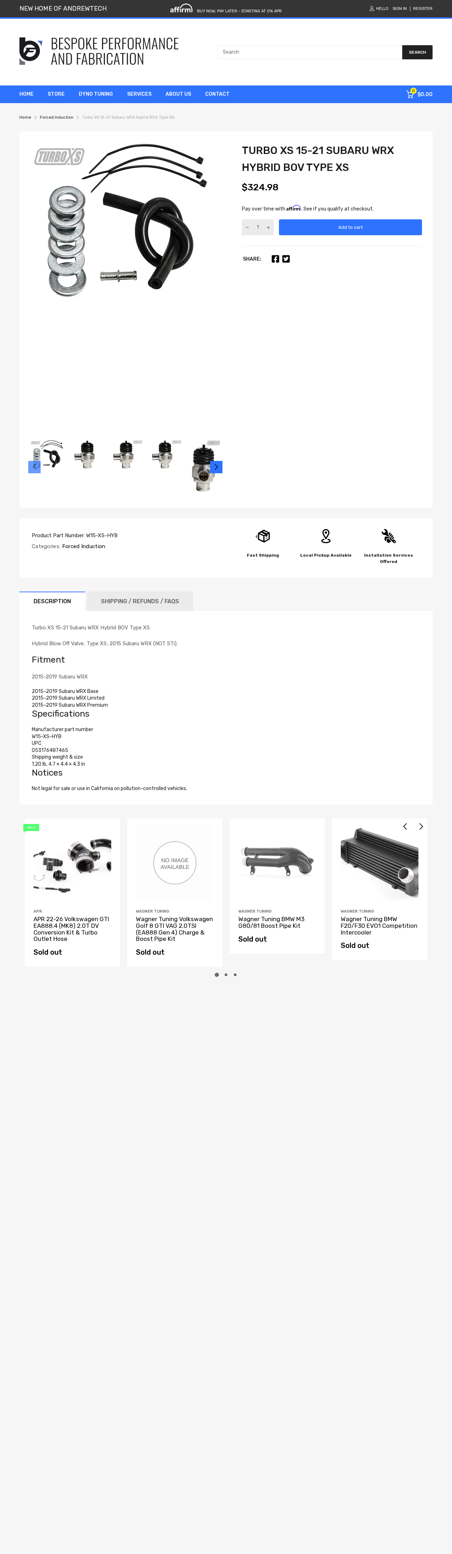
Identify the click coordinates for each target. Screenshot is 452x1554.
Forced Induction (82, 546)
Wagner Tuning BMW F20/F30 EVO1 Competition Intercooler (379, 925)
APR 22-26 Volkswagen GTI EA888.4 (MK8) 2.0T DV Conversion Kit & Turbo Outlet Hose (71, 928)
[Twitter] (286, 259)
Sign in (400, 8)
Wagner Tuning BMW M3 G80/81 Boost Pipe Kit (271, 922)
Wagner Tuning (152, 911)
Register (423, 8)
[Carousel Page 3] (235, 975)
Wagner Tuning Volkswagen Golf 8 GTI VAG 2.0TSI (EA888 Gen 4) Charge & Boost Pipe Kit (174, 928)
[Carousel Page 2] (226, 975)
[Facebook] (275, 259)
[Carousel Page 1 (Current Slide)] (217, 975)
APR (38, 911)
